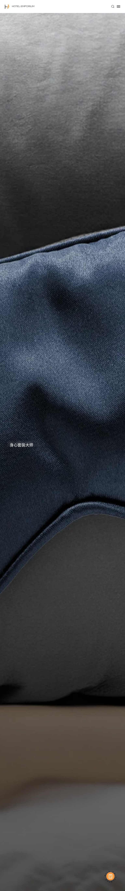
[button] (112, 6)
